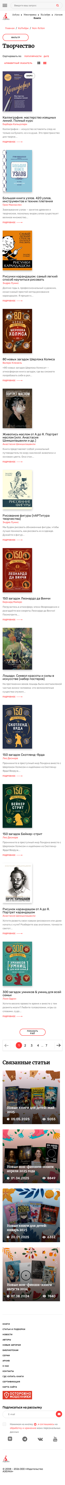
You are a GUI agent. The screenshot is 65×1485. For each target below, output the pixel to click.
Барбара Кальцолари (15, 124)
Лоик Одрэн (9, 998)
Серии (6, 1355)
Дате (46, 56)
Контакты (8, 1371)
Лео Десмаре (10, 758)
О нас (6, 1366)
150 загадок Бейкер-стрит (22, 834)
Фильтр (15, 37)
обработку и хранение (23, 1428)
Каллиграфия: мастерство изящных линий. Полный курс (29, 119)
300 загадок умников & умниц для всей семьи (32, 993)
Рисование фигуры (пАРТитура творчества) (26, 517)
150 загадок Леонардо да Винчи (26, 598)
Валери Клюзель (12, 362)
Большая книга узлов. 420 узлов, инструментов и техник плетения (28, 200)
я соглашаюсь (46, 1424)
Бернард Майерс (12, 602)
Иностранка (30, 15)
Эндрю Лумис (11, 283)
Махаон (58, 15)
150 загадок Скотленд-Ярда (24, 754)
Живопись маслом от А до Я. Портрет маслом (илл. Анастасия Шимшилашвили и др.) (30, 437)
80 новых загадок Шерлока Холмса (29, 359)
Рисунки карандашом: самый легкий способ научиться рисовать (30, 278)
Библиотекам (11, 1350)
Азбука (15, 15)
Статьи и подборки (14, 1329)
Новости (7, 1334)
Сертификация (11, 1382)
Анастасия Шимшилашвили (19, 444)
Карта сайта (10, 1387)
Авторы (7, 1340)
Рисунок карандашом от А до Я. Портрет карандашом (26, 911)
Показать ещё (32, 1032)
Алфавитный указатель (18, 63)
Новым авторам (12, 1345)
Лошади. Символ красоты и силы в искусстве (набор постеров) (28, 677)
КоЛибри (45, 15)
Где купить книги (13, 1376)
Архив (6, 1361)
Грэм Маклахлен (12, 204)
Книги (37, 18)
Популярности (33, 56)
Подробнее (9, 142)
